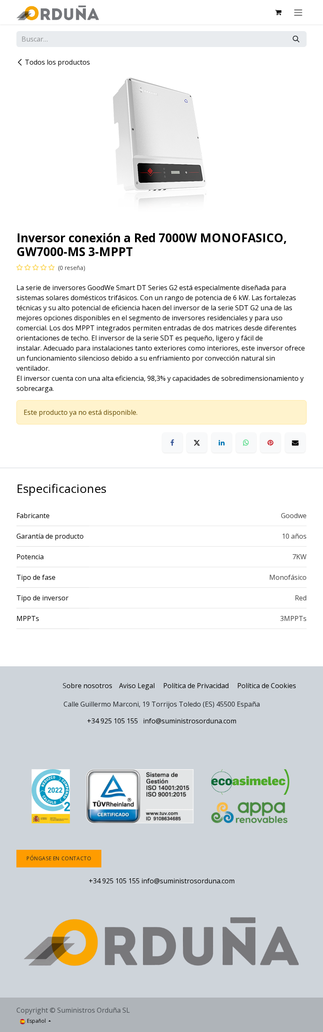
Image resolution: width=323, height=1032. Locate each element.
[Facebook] (172, 442)
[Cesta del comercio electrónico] (278, 12)
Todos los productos (57, 62)
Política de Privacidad (196, 685)
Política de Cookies (266, 685)
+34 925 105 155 (112, 721)
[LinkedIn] (222, 442)
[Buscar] (296, 39)
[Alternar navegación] (298, 12)
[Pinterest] (270, 442)
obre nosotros (89, 685)
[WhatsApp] (246, 442)
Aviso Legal (137, 685)
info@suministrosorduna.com (189, 721)
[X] (197, 442)
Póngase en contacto (58, 858)
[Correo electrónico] (295, 442)
